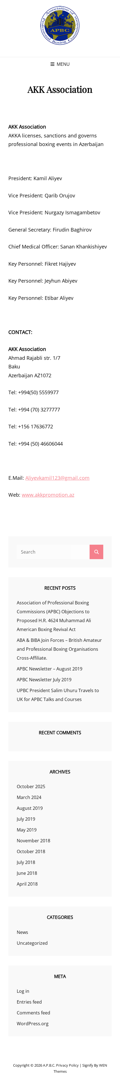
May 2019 (27, 830)
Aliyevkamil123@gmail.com (57, 477)
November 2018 (33, 841)
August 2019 (30, 808)
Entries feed (29, 1002)
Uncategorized (32, 943)
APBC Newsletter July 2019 (44, 680)
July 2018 (26, 862)
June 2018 (27, 873)
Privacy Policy (67, 1065)
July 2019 (26, 819)
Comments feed (33, 1013)
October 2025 (31, 786)
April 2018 (27, 884)
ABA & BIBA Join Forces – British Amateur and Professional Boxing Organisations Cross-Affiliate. (59, 649)
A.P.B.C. (49, 1065)
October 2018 (31, 851)
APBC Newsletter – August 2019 (49, 669)
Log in (23, 991)
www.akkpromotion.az (48, 494)
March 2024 (29, 797)
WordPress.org (33, 1024)
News (22, 932)
